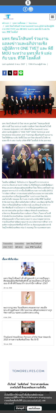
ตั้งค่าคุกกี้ (20, 408)
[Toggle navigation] (52, 17)
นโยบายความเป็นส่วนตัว (32, 400)
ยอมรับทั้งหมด (34, 408)
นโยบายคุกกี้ (9, 403)
